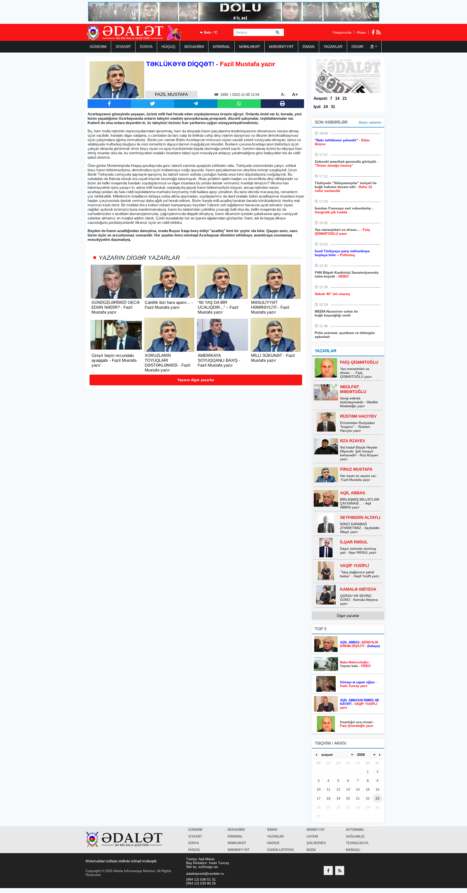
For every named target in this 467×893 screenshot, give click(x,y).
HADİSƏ (273, 843)
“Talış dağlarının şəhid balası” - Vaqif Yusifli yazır (359, 574)
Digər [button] (357, 47)
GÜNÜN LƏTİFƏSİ (280, 850)
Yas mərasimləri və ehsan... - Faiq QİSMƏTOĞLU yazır (356, 373)
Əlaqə (361, 32)
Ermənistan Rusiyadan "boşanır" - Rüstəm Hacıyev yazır (357, 427)
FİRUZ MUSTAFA (356, 469)
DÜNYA (146, 47)
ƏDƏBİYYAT (315, 829)
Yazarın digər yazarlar (195, 380)
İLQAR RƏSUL (354, 542)
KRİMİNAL (221, 47)
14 (337, 98)
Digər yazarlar (348, 615)
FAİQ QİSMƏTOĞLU (359, 362)
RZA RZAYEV (352, 441)
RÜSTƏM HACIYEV (358, 416)
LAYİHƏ (312, 836)
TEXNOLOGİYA (357, 843)
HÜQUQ (168, 47)
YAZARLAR (332, 47)
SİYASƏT (123, 47)
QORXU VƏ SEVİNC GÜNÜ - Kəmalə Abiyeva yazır (359, 599)
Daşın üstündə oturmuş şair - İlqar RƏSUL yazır (358, 550)
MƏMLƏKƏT (249, 47)
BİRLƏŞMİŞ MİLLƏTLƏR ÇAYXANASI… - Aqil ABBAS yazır (359, 503)
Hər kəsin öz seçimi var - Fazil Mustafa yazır (359, 478)
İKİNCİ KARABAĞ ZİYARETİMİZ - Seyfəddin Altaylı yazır (360, 528)
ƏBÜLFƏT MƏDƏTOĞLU (353, 389)
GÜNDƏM (98, 47)
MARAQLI (353, 850)
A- (283, 94)
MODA (311, 850)
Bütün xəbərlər (370, 122)
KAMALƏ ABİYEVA (358, 589)
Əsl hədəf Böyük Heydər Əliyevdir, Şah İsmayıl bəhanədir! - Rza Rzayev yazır (359, 453)
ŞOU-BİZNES (316, 843)
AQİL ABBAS (352, 493)
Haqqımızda (342, 32)
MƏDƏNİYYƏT (281, 47)
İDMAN (308, 47)
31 (333, 107)
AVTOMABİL (355, 829)
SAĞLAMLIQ (355, 836)
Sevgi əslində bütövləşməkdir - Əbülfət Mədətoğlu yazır (359, 402)
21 (344, 98)
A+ (295, 94)
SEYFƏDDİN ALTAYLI (360, 517)
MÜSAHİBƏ (194, 47)
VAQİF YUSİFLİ (354, 565)
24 (325, 107)
